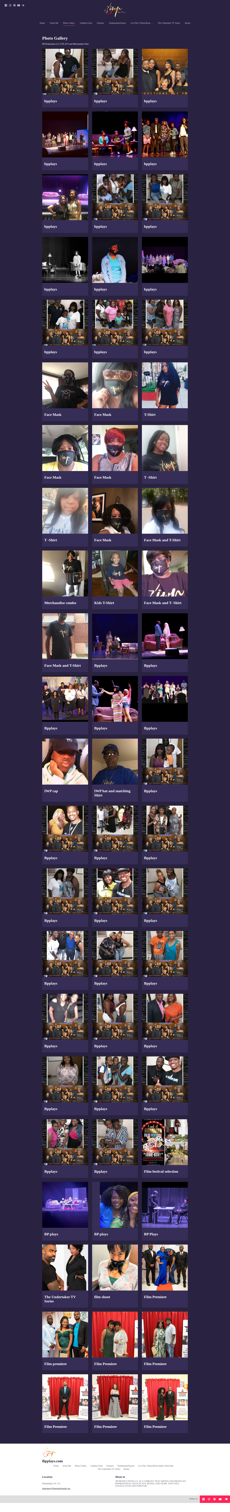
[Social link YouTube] (19, 5)
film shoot (102, 1297)
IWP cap (51, 791)
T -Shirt (151, 477)
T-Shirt (149, 414)
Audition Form (86, 23)
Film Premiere (155, 1297)
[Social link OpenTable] (23, 5)
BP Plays (151, 1234)
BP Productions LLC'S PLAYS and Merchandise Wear (65, 44)
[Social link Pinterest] (14, 5)
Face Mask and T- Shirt (162, 603)
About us (120, 1476)
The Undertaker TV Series (169, 23)
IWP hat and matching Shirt (112, 793)
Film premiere (55, 1364)
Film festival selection (161, 1171)
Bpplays (101, 665)
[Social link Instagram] (10, 5)
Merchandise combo (60, 603)
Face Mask (52, 414)
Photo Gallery (69, 23)
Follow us (193, 1499)
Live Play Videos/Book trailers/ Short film (143, 23)
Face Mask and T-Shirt (162, 540)
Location (47, 1476)
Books (187, 23)
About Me (54, 23)
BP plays (51, 1234)
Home (42, 23)
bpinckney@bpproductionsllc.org (56, 1488)
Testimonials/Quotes (117, 23)
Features (100, 23)
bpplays (50, 101)
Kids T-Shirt (104, 603)
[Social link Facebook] (6, 5)
